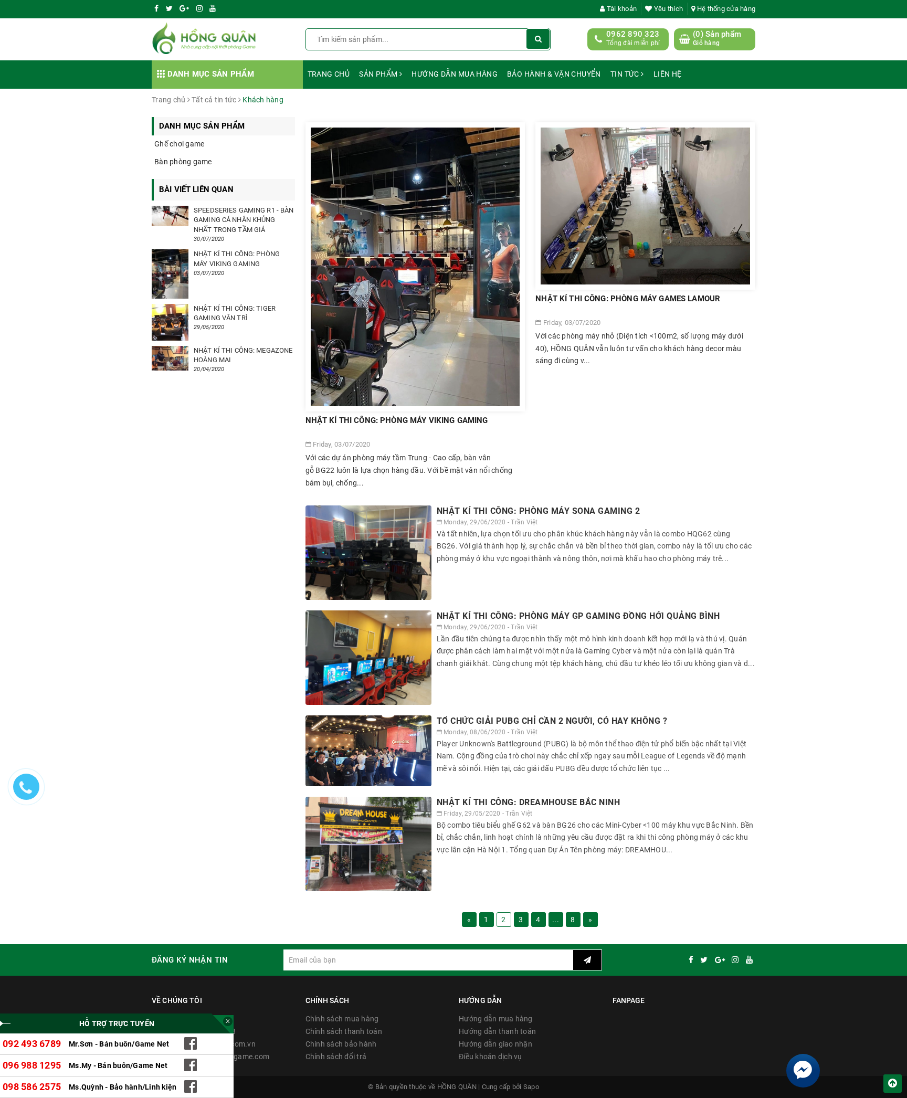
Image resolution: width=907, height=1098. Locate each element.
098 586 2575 (32, 1086)
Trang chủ (329, 74)
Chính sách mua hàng (342, 1019)
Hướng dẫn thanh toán (497, 1031)
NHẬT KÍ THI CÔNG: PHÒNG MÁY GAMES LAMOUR (627, 298)
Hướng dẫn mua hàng (455, 74)
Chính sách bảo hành (341, 1044)
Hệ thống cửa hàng (725, 9)
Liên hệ (667, 74)
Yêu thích (667, 9)
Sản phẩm (379, 74)
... (555, 919)
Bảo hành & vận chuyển (554, 74)
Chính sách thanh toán (343, 1031)
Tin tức (625, 74)
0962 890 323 (632, 34)
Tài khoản (621, 9)
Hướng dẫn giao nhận (495, 1044)
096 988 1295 (32, 1065)
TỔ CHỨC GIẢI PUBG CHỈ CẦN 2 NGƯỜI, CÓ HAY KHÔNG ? (552, 721)
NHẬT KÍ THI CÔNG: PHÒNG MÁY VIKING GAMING (396, 420)
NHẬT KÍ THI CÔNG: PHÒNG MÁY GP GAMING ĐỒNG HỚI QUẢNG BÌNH (578, 616)
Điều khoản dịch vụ (490, 1056)
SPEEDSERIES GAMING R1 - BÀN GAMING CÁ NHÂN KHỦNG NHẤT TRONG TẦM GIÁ (244, 219)
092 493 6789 (32, 1043)
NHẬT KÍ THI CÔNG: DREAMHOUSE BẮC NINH (528, 802)
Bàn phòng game (183, 161)
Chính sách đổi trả (336, 1056)
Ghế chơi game (179, 144)
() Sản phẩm (717, 38)
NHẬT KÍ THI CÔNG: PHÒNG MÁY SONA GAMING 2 (538, 511)
